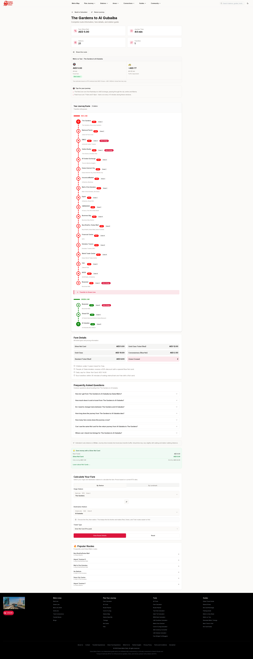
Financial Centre (87, 234)
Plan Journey (88, 3)
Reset (153, 535)
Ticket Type (78, 525)
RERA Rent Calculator (159, 617)
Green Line (56, 604)
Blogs (55, 620)
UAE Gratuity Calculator (159, 633)
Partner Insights (136, 645)
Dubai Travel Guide (208, 601)
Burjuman (85, 282)
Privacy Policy (148, 645)
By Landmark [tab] (152, 485)
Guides (141, 3)
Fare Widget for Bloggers (160, 636)
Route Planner (107, 607)
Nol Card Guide (207, 626)
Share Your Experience (114, 645)
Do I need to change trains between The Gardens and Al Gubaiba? (99, 407)
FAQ (104, 626)
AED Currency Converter (160, 630)
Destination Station (80, 507)
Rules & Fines (207, 604)
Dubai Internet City (88, 168)
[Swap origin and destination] (126, 502)
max (83, 263)
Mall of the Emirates (89, 187)
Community (155, 3)
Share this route (81, 52)
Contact (87, 645)
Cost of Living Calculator (160, 626)
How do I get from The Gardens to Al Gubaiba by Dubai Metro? (98, 394)
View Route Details (99, 535)
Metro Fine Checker (159, 623)
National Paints (87, 130)
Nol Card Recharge (208, 607)
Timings (105, 620)
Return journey (99, 12)
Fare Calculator (107, 601)
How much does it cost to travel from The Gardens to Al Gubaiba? (99, 400)
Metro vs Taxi (207, 617)
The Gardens (86, 120)
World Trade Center (88, 253)
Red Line (55, 601)
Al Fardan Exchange (89, 158)
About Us (80, 645)
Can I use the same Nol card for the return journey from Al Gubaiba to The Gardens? (106, 426)
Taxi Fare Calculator (159, 611)
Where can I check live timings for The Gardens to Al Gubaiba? (98, 433)
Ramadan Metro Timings (210, 620)
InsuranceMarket (88, 177)
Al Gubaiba (86, 323)
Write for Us (126, 645)
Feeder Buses (57, 617)
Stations (103, 3)
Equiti (84, 196)
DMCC (84, 139)
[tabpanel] (126, 509)
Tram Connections (58, 614)
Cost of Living (107, 611)
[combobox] (126, 529)
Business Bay (86, 215)
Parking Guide (207, 611)
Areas (115, 3)
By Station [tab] (100, 485)
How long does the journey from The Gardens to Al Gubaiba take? (99, 413)
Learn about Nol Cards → (81, 464)
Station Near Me (107, 617)
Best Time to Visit (208, 623)
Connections (128, 3)
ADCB (84, 272)
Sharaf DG (85, 313)
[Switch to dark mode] (247, 3)
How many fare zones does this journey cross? (92, 420)
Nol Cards (106, 623)
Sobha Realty (86, 149)
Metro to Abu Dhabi (208, 614)
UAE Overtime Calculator (160, 620)
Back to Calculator (81, 12)
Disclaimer (172, 645)
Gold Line (56, 611)
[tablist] (126, 485)
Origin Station (78, 489)
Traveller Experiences (98, 645)
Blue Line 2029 (57, 607)
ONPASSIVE (86, 206)
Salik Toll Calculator (158, 614)
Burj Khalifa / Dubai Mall (90, 225)
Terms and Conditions (160, 645)
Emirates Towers (87, 244)
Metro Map (75, 3)
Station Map (106, 614)
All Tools (105, 604)
